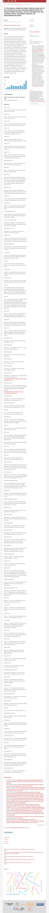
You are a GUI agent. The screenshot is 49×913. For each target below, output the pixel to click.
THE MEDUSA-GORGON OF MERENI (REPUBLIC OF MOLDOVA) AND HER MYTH (19, 859)
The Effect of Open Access (38, 85)
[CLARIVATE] (9, 904)
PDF (32, 20)
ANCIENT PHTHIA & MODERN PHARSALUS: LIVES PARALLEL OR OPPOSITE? (18, 856)
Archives (9, 4)
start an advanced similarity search (16, 827)
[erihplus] (40, 904)
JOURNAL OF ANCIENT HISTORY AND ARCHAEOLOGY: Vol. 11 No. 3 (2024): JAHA (22, 822)
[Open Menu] (4, 1)
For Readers (6, 839)
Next (43, 825)
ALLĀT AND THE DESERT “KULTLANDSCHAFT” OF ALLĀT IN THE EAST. (17, 862)
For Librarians (6, 843)
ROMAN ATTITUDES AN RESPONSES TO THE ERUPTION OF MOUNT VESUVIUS (19, 849)
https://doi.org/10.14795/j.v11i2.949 (13, 25)
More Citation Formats (34, 103)
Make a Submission (8, 832)
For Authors (6, 841)
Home (5, 4)
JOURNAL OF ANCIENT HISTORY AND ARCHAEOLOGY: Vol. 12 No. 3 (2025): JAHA (25, 810)
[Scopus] (20, 904)
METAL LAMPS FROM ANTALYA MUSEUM (21, 816)
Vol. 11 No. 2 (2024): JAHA (16, 4)
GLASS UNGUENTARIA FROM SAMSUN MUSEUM (28, 784)
